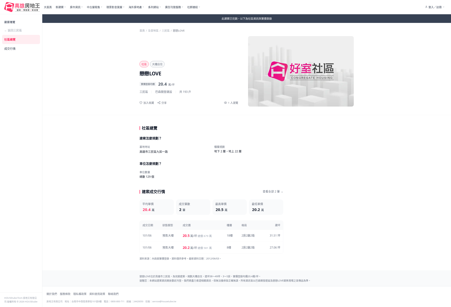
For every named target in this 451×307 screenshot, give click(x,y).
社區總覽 (10, 39)
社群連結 (192, 7)
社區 (144, 64)
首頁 (142, 30)
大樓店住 (157, 64)
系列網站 (153, 7)
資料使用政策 (97, 294)
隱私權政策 (80, 294)
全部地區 (153, 30)
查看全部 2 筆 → (273, 191)
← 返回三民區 (13, 30)
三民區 (166, 30)
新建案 (60, 7)
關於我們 (52, 294)
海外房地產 (135, 7)
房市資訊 (75, 7)
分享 (164, 102)
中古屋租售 (93, 7)
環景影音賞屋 (114, 7)
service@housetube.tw (164, 301)
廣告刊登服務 (173, 7)
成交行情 (10, 49)
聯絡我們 (113, 294)
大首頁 (48, 7)
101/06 (147, 235)
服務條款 (65, 294)
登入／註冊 (435, 7)
